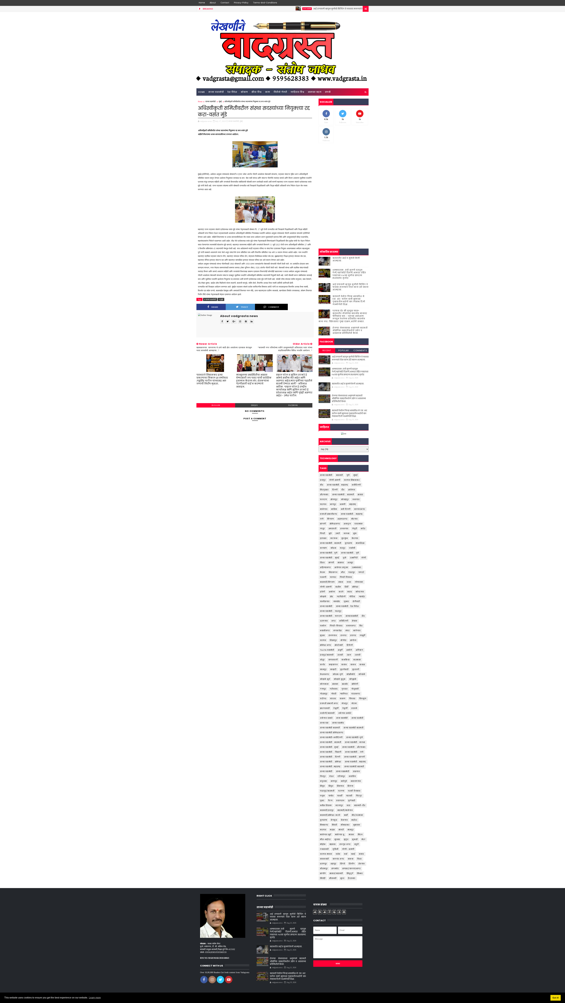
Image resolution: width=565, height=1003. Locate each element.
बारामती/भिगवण (327, 582)
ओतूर (322, 659)
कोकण (244, 92)
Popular (343, 350)
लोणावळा (359, 582)
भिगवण (330, 519)
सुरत (342, 878)
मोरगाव (354, 519)
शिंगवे (342, 863)
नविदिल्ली (343, 621)
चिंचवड (352, 698)
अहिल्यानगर (325, 567)
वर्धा (345, 854)
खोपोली (355, 684)
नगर (333, 621)
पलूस (322, 795)
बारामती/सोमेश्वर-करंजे (330, 815)
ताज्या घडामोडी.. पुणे (328, 553)
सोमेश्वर (355, 587)
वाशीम (338, 587)
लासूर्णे (362, 635)
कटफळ (334, 538)
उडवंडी (357, 655)
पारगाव (323, 504)
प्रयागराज (340, 800)
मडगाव (323, 829)
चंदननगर (355, 693)
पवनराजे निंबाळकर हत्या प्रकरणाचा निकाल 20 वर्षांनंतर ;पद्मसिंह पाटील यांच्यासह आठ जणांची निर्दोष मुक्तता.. (212, 379)
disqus (254, 405)
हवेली (322, 591)
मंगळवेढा (337, 630)
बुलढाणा (348, 543)
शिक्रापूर (333, 640)
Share (214, 307)
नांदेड (363, 528)
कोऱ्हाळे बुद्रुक (340, 679)
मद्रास (332, 829)
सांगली (323, 523)
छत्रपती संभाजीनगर (328, 514)
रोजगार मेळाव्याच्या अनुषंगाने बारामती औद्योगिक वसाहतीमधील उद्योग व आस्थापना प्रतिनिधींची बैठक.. (350, 330)
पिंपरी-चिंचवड (336, 625)
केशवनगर (324, 674)
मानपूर (351, 829)
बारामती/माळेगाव (345, 810)
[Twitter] (355, 3)
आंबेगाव (351, 489)
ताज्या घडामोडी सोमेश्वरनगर (331, 732)
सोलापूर (334, 499)
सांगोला (353, 640)
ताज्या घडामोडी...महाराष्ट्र (355, 761)
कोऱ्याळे (362, 674)
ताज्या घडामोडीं (326, 771)
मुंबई (220, 101)
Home (202, 2)
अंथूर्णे (340, 650)
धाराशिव (352, 776)
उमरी (337, 533)
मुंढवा (322, 635)
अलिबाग (359, 650)
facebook (293, 405)
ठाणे (322, 519)
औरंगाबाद (324, 494)
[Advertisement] (344, 168)
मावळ (351, 834)
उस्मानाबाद (356, 567)
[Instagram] (360, 3)
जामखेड (336, 601)
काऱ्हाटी (333, 669)
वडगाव (323, 640)
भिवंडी (334, 825)
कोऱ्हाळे (323, 596)
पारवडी (349, 795)
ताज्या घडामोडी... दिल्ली (330, 757)
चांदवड (333, 698)
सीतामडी (333, 878)
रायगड (353, 635)
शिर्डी (347, 587)
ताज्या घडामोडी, (234, 121)
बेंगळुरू (334, 820)
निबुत (331, 786)
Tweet (244, 307)
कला (267, 92)
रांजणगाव (333, 635)
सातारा (360, 494)
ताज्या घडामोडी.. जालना (355, 742)
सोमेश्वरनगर (335, 523)
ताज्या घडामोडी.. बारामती (330, 543)
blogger (216, 405)
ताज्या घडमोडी (357, 718)
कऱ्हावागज (333, 664)
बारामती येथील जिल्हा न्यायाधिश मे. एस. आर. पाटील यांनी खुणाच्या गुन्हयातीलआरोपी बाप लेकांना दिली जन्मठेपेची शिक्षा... (349, 300)
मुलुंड (346, 839)
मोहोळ (323, 844)
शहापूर (333, 863)
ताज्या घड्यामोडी (342, 771)
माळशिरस (360, 543)
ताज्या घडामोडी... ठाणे (354, 752)
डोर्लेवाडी (356, 601)
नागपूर (333, 504)
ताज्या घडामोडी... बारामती (343, 494)
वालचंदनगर (359, 509)
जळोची (352, 548)
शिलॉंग (352, 863)
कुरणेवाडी (344, 669)
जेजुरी (354, 528)
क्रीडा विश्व (256, 92)
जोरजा (354, 703)
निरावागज (333, 572)
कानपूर (323, 669)
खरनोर (345, 684)
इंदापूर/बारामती (327, 655)
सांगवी (331, 562)
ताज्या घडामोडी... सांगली (354, 757)
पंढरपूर (351, 572)
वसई (353, 854)
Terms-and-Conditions (265, 2)
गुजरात (345, 689)
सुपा (355, 533)
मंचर (347, 630)
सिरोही (323, 878)
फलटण (323, 499)
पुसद (322, 800)
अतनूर (350, 562)
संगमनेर (335, 868)
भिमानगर (324, 825)
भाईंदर (354, 820)
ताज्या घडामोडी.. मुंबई (329, 747)
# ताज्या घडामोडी (210, 299)
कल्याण (323, 548)
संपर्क (328, 92)
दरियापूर (341, 776)
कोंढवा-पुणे (338, 674)
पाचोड (331, 795)
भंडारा (340, 582)
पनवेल (323, 625)
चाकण (342, 698)
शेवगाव (361, 863)
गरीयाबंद (334, 689)
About (213, 2)
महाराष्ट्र (352, 504)
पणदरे (361, 572)
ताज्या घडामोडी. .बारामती (330, 742)
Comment (274, 307)
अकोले (349, 650)
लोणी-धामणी (326, 587)
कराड (349, 591)
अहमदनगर (343, 519)
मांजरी (341, 829)
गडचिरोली (341, 596)
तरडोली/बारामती (327, 713)
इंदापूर (323, 480)
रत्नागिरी (354, 557)
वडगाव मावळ (326, 854)
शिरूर (322, 562)
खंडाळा (335, 684)
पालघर (333, 577)
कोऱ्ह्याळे (353, 679)
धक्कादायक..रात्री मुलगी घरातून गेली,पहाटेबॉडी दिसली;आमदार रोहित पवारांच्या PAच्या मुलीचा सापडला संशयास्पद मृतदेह (349, 274)
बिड (361, 625)
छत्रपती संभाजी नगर (329, 703)
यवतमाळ (358, 523)
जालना (347, 533)
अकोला (332, 591)
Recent (327, 350)
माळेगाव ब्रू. (340, 834)
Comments (360, 350)
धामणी (343, 504)
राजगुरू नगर (345, 844)
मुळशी (355, 839)
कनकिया (346, 659)
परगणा (341, 791)
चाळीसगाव (325, 601)
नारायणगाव (356, 781)
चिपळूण (362, 698)
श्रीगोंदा (343, 640)
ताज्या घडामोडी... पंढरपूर (330, 611)
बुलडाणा (323, 820)
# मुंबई (221, 299)
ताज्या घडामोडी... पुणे (350, 553)
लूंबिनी (336, 849)
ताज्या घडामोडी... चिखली (330, 752)
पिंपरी (322, 533)
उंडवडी (340, 655)
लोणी (363, 557)
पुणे (348, 475)
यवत (349, 582)
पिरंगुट (359, 795)
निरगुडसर (324, 489)
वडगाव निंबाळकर (352, 480)
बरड (348, 805)
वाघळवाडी (324, 859)
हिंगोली (350, 645)
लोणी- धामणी (348, 849)
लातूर (322, 528)
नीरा (343, 572)
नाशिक (334, 509)
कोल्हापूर (345, 499)
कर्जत (322, 664)
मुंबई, (241, 121)
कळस (362, 664)
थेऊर (331, 776)
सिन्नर (360, 873)
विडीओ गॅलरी (280, 92)
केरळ (322, 572)
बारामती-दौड (359, 805)
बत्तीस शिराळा (326, 805)
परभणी (323, 577)
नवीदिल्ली (356, 485)
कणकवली (333, 659)
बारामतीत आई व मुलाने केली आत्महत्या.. (346, 259)
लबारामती (324, 849)
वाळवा (351, 859)
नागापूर (334, 781)
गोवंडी (333, 693)
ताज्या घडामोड (338, 723)
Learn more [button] (95, 997)
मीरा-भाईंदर (325, 839)
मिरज (360, 834)
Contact (225, 2)
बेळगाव (344, 820)
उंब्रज (349, 655)
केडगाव (355, 538)
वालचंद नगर (338, 859)
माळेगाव (323, 509)
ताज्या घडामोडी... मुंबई (329, 557)
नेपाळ (354, 621)
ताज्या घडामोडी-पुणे (354, 737)
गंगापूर (323, 689)
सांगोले (323, 873)
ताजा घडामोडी (342, 718)
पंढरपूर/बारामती (327, 791)
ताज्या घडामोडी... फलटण (331, 616)
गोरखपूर (324, 693)
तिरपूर (323, 776)
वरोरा (338, 854)
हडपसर (323, 538)
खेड (331, 596)
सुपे (330, 533)
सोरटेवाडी (339, 645)
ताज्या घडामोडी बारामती (330, 727)
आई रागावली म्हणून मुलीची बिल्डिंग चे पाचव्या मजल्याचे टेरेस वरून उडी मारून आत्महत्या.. (296, 8)
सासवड (341, 562)
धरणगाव (324, 621)
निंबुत (322, 786)
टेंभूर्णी (336, 708)
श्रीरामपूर (324, 868)
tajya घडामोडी (327, 650)
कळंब (344, 664)
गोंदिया (352, 596)
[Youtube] (365, 3)
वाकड (361, 854)
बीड (321, 485)
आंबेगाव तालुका (341, 567)
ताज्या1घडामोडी (352, 616)
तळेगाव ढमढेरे (344, 713)
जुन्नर (346, 601)
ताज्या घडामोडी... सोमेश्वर (330, 761)
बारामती (339, 475)
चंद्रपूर (342, 548)
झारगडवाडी (325, 708)
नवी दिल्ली (346, 509)
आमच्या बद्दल (314, 92)
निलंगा (350, 786)
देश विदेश (232, 92)
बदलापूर (339, 805)
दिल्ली (335, 489)
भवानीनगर (325, 630)
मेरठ (364, 839)
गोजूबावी (355, 689)
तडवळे (354, 708)
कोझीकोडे (351, 674)
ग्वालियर (344, 693)
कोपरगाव (360, 591)
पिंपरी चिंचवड (346, 577)
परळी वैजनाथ (354, 791)
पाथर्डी (340, 795)
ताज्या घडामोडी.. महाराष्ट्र (337, 485)
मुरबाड (337, 839)
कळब (353, 664)
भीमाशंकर (345, 825)
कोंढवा (333, 548)
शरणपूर (323, 863)
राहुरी (356, 844)
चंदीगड (323, 698)
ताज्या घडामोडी (251, 8)
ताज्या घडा (324, 723)
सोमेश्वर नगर (325, 645)
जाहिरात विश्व (297, 92)
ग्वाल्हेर (362, 596)
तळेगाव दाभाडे (326, 718)
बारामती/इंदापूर (327, 810)
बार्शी (346, 815)
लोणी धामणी (334, 480)
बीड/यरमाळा (357, 815)
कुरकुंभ (344, 538)
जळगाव (355, 499)
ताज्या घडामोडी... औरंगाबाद (354, 747)
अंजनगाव (344, 528)
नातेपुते (344, 781)
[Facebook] (350, 3)
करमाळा (357, 659)
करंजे (341, 591)
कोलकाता (324, 684)
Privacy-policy (241, 2)
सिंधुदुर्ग (350, 873)
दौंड (363, 616)
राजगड (343, 635)
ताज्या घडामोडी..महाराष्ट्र (330, 766)
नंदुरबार (323, 781)
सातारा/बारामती (336, 873)
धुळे (344, 557)
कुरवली (355, 669)
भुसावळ (356, 825)
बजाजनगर (351, 625)
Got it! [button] (555, 998)
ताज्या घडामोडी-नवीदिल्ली (331, 737)
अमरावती (333, 528)
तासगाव (356, 771)
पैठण (330, 800)
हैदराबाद (351, 878)
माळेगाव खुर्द (325, 834)
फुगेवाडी (351, 800)
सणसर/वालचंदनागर (351, 868)
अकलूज (347, 523)
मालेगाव (356, 630)
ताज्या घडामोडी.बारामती (354, 766)
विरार (359, 859)
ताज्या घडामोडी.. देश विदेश (347, 606)
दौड (342, 489)
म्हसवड (332, 844)
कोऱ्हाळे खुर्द (325, 679)
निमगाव (340, 786)
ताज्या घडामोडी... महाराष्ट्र (352, 514)
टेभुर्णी (345, 708)
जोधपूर (345, 703)
